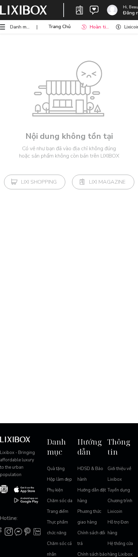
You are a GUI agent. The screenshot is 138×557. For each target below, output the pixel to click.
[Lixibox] (23, 10)
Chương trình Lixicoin (120, 506)
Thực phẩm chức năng (57, 527)
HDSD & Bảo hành (90, 474)
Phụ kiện (55, 490)
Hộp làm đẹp (59, 479)
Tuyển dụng (119, 490)
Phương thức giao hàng (89, 516)
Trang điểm (57, 511)
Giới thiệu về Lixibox (119, 474)
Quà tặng (56, 469)
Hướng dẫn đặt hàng (91, 495)
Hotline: (9, 518)
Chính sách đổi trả (91, 538)
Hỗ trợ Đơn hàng (118, 527)
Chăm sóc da (59, 501)
